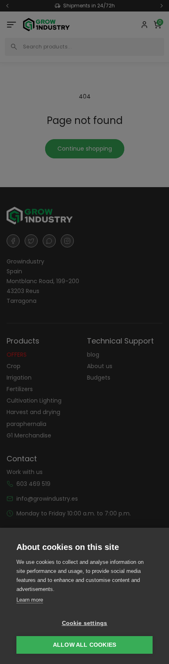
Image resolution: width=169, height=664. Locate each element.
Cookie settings (84, 623)
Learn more (29, 600)
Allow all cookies (84, 645)
